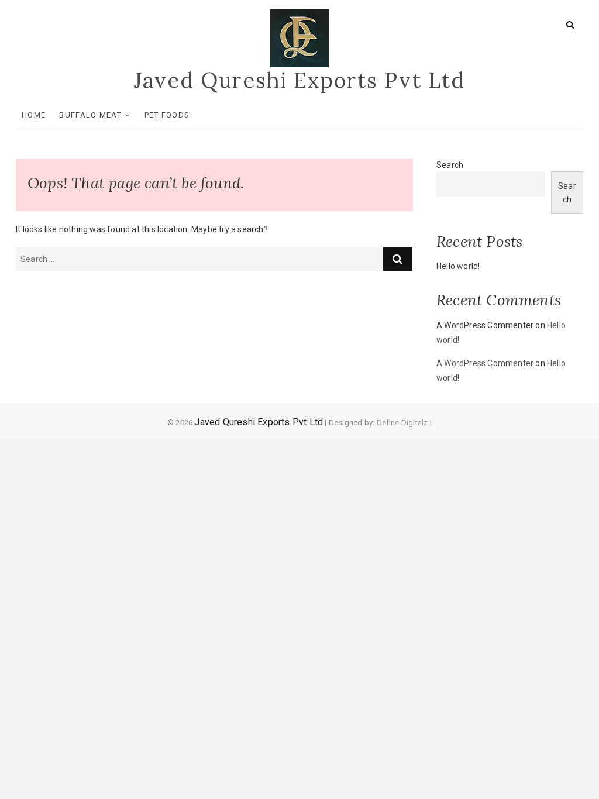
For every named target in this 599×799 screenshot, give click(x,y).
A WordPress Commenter (484, 363)
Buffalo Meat (90, 115)
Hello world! (458, 266)
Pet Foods (167, 115)
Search (449, 165)
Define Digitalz (402, 422)
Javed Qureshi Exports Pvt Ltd (299, 80)
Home (34, 115)
